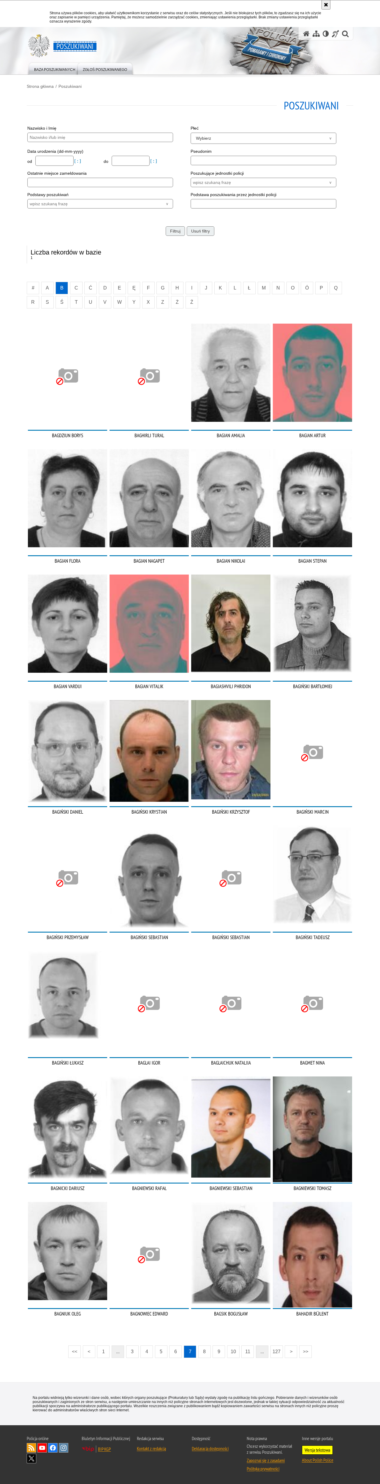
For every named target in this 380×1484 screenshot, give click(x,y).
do (107, 161)
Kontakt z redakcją (151, 1448)
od (30, 161)
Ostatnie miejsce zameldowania (57, 173)
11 (247, 1351)
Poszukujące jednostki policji (217, 173)
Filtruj (175, 231)
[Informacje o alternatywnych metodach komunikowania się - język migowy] (335, 33)
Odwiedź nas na (42, 1448)
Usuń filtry (200, 231)
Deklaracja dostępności (210, 1448)
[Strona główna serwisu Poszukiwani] (306, 33)
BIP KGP (104, 1449)
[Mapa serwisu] (316, 33)
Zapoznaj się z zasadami (266, 1460)
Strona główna (40, 86)
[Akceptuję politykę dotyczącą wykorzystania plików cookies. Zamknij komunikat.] (326, 4)
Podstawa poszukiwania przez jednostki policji (233, 194)
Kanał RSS (31, 1448)
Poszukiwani (70, 86)
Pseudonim (201, 151)
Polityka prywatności (263, 1469)
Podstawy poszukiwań (48, 194)
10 (233, 1351)
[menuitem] (55, 68)
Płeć (195, 128)
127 (277, 1351)
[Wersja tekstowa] (326, 33)
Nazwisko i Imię (41, 128)
